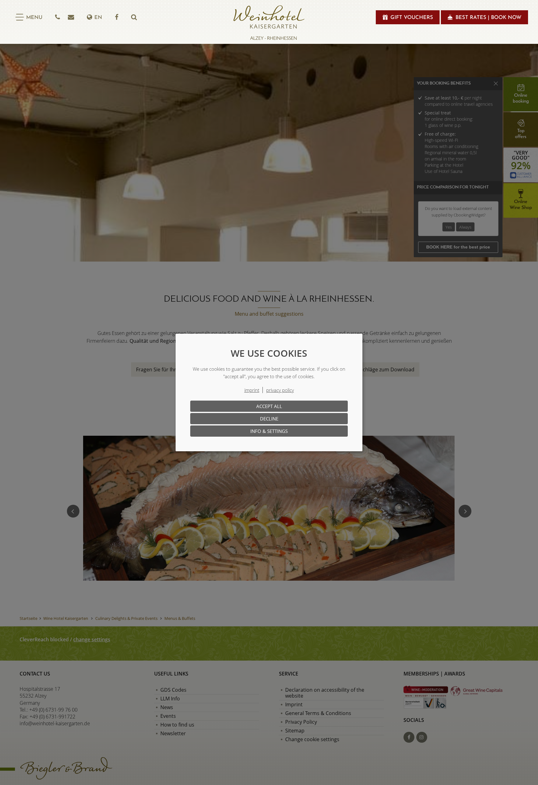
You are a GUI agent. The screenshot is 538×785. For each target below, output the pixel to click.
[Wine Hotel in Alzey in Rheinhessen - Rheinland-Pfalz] (269, 22)
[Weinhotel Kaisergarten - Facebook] (116, 17)
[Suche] (134, 17)
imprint (251, 390)
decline (269, 419)
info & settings (269, 431)
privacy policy (280, 390)
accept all (269, 406)
